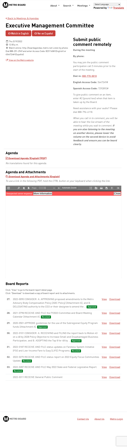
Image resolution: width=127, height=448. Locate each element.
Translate (118, 8)
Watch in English (20, 33)
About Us (99, 419)
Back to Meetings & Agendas (23, 18)
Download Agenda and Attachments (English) (34, 177)
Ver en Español (45, 33)
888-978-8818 (89, 76)
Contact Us (83, 419)
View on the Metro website (21, 60)
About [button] (54, 6)
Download (114, 299)
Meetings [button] (82, 6)
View (104, 299)
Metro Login (116, 419)
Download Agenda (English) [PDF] (27, 158)
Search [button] (67, 6)
